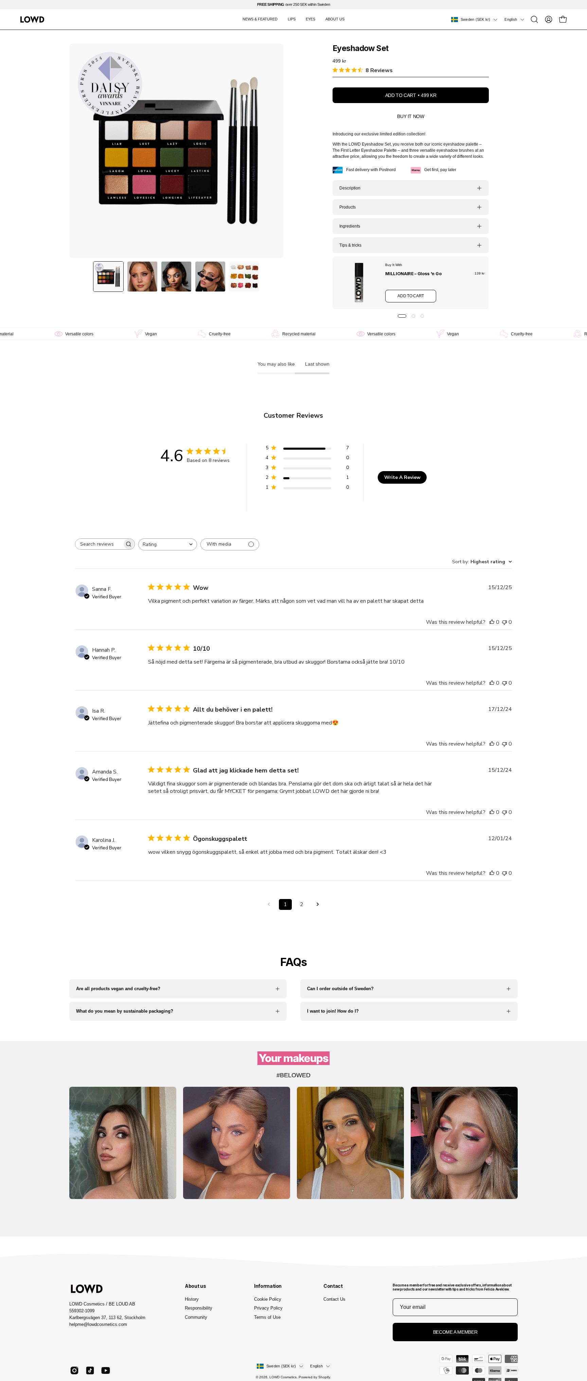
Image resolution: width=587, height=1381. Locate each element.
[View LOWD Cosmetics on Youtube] (106, 1370)
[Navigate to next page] (318, 904)
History (192, 1299)
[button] (534, 19)
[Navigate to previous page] (269, 904)
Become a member (455, 1332)
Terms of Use (267, 1316)
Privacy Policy (268, 1308)
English (510, 19)
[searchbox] (98, 544)
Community (196, 1316)
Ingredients (349, 226)
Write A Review (402, 477)
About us (195, 1286)
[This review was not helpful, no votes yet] (504, 622)
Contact (333, 1286)
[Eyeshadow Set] (108, 276)
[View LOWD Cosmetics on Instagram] (74, 1370)
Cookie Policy (267, 1299)
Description (349, 188)
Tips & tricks (350, 245)
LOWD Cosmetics (283, 1377)
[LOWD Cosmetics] (32, 19)
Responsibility (198, 1308)
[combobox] (167, 544)
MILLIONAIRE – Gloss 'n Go (413, 273)
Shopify (324, 1377)
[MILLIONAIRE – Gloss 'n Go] (359, 283)
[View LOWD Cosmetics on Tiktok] (90, 1370)
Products (347, 207)
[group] (293, 4)
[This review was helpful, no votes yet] (492, 622)
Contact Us (334, 1299)
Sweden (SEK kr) (475, 19)
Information (268, 1286)
